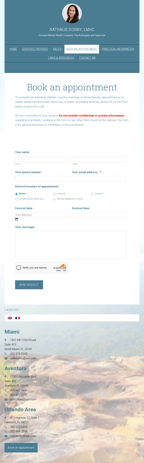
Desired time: (81, 208)
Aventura (61, 193)
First (17, 163)
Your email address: (86, 172)
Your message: (25, 227)
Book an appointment (21, 447)
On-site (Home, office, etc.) (31, 198)
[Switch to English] (10, 317)
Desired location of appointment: (37, 186)
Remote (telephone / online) (70, 198)
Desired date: (24, 208)
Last (74, 163)
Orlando (98, 193)
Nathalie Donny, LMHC (72, 29)
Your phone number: (28, 172)
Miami (22, 193)
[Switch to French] (17, 317)
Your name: (22, 152)
